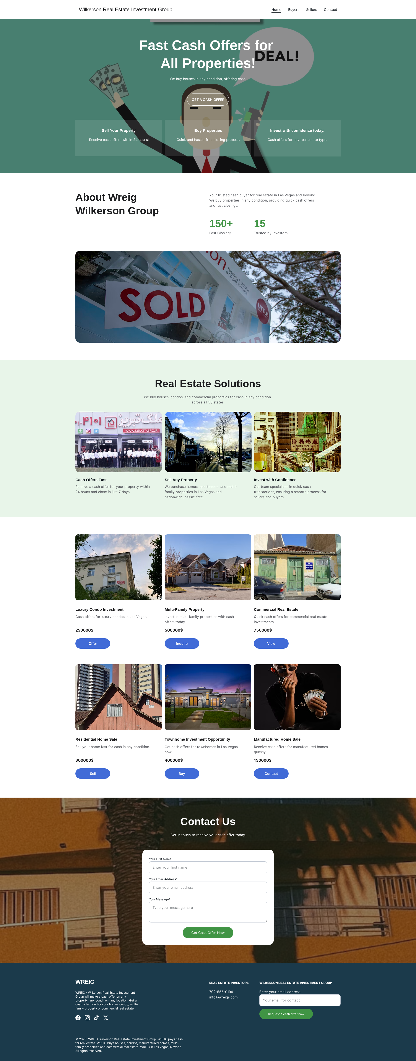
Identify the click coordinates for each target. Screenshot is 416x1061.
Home (276, 9)
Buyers (293, 9)
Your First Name (160, 859)
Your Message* (159, 899)
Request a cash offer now (286, 1014)
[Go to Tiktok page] (96, 1017)
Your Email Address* (163, 879)
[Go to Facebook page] (78, 1017)
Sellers (311, 9)
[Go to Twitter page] (105, 1017)
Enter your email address (279, 992)
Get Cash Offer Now (208, 932)
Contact (330, 9)
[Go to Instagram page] (87, 1017)
